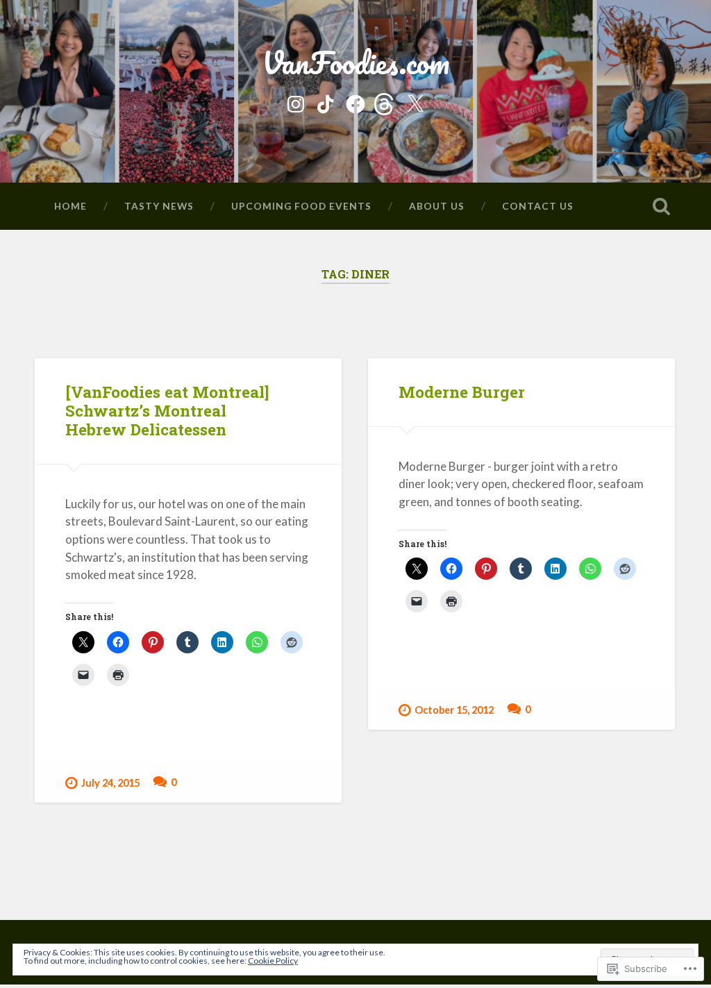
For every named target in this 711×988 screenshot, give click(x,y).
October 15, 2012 (454, 710)
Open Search (662, 206)
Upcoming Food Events (301, 206)
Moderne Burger (462, 391)
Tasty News (159, 206)
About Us (437, 206)
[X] (415, 101)
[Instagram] (296, 101)
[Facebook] (355, 101)
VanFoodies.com (355, 62)
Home (70, 206)
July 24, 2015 (110, 783)
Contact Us (538, 206)
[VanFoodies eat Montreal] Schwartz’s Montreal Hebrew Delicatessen (167, 410)
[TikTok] (326, 101)
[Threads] (385, 101)
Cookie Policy (273, 960)
